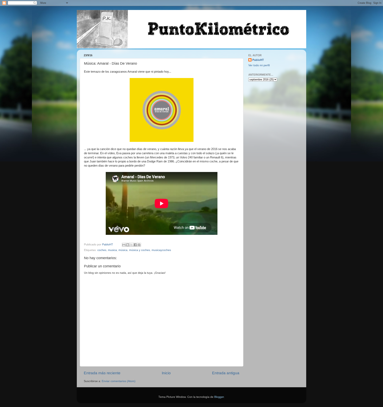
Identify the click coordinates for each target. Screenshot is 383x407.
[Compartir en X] (131, 245)
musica (112, 250)
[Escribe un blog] (128, 245)
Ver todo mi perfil (259, 65)
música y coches (139, 250)
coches (101, 250)
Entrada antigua (225, 373)
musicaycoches (161, 250)
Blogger (219, 396)
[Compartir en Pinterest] (139, 245)
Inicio (166, 373)
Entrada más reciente (102, 373)
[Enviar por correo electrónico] (124, 245)
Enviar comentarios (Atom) (118, 381)
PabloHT (258, 59)
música (122, 250)
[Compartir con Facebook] (135, 245)
